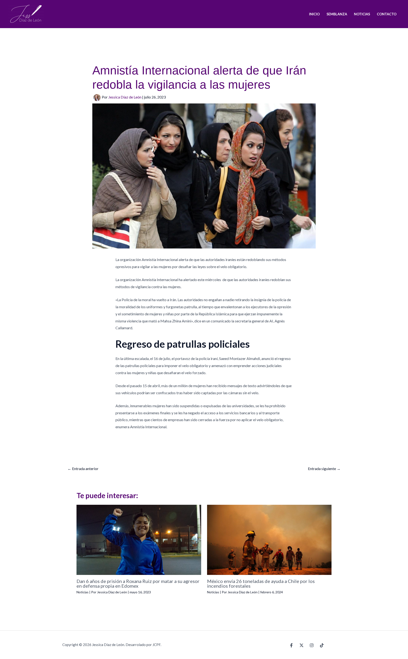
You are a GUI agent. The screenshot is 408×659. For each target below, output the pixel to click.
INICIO (314, 14)
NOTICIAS (362, 14)
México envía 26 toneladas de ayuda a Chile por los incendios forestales (261, 583)
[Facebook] (291, 645)
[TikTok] (322, 645)
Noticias (82, 592)
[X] (301, 645)
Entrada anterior (83, 468)
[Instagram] (312, 645)
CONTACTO (386, 14)
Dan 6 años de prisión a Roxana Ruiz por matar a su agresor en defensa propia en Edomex (138, 583)
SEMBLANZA (337, 14)
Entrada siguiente (324, 468)
